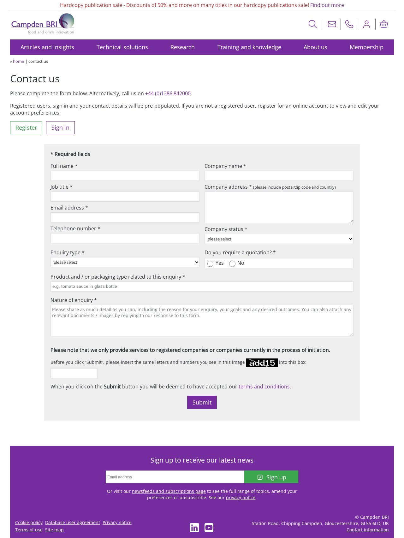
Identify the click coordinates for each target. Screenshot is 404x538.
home (18, 61)
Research (182, 47)
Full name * (64, 166)
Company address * (270, 186)
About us (315, 47)
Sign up (276, 477)
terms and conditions (264, 386)
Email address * (69, 207)
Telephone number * (75, 228)
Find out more (327, 5)
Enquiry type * (67, 252)
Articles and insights (47, 47)
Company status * (226, 229)
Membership (366, 47)
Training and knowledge (249, 47)
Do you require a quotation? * (240, 252)
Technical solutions (122, 47)
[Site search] (313, 24)
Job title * (61, 186)
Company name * (225, 166)
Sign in (60, 127)
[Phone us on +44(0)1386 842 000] (349, 24)
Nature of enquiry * (73, 300)
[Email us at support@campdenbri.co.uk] (332, 24)
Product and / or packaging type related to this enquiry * (117, 276)
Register (26, 127)
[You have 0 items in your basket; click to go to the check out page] (384, 24)
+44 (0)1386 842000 (168, 93)
